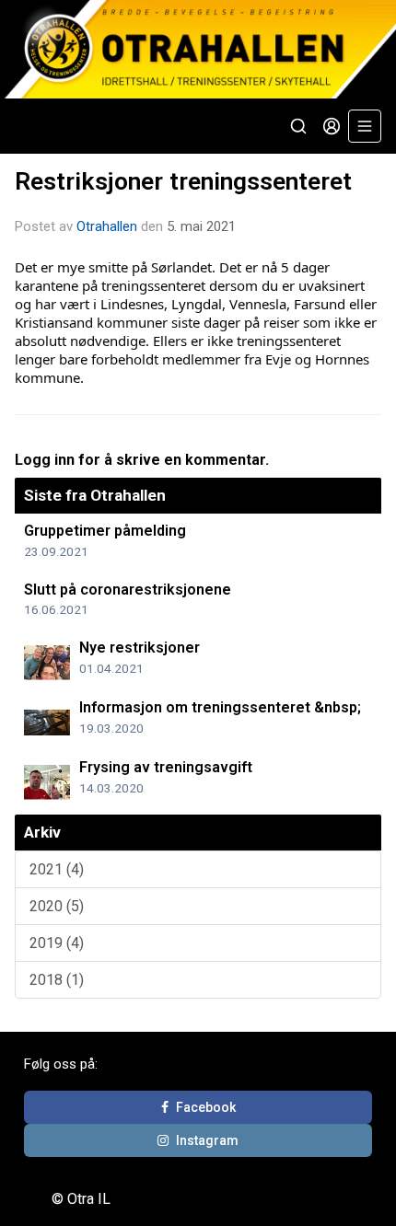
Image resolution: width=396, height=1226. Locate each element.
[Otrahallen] (198, 49)
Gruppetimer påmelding (105, 530)
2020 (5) (56, 906)
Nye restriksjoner (139, 647)
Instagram (207, 1140)
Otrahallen (106, 226)
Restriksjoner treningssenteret (183, 181)
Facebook (206, 1107)
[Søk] (298, 126)
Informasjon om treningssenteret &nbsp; (220, 707)
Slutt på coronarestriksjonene (127, 589)
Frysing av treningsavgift (165, 767)
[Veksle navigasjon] (364, 126)
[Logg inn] (331, 126)
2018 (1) (56, 980)
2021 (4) (56, 869)
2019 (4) (56, 943)
